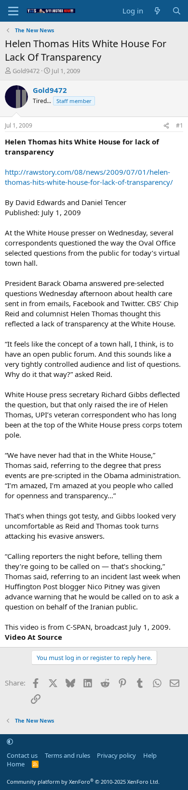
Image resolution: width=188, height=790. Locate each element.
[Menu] (13, 11)
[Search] (176, 11)
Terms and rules (67, 755)
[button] (10, 741)
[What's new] (157, 11)
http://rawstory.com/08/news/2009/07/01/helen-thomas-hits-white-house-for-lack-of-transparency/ (89, 177)
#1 (179, 125)
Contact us (22, 755)
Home (16, 764)
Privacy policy (116, 755)
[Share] (166, 125)
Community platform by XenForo (83, 781)
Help (150, 755)
